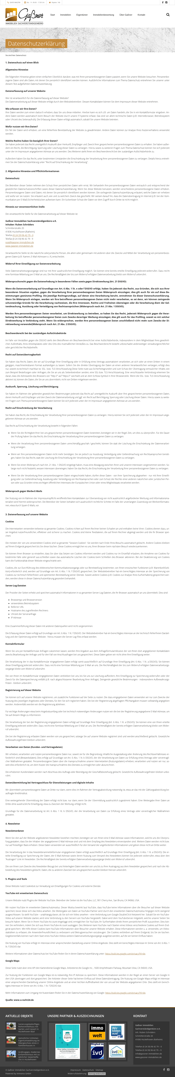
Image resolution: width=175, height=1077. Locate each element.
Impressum (75, 1070)
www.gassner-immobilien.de (19, 245)
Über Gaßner (125, 15)
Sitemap (99, 1070)
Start (52, 15)
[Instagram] (166, 2)
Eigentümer (82, 15)
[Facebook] (162, 2)
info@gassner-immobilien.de (148, 1053)
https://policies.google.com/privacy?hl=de (125, 953)
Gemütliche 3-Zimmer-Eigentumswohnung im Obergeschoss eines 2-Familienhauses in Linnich (29, 1043)
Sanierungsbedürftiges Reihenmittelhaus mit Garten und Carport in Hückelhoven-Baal (28, 1028)
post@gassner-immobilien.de (19, 242)
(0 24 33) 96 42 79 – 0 (152, 1046)
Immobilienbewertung (103, 15)
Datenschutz (88, 1070)
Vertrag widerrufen (97, 1073)
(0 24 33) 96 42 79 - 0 (22, 235)
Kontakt (141, 15)
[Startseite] (24, 16)
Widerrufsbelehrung (77, 1073)
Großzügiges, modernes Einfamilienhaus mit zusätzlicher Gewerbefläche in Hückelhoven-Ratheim (29, 1057)
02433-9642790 (15, 2)
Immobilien (65, 15)
